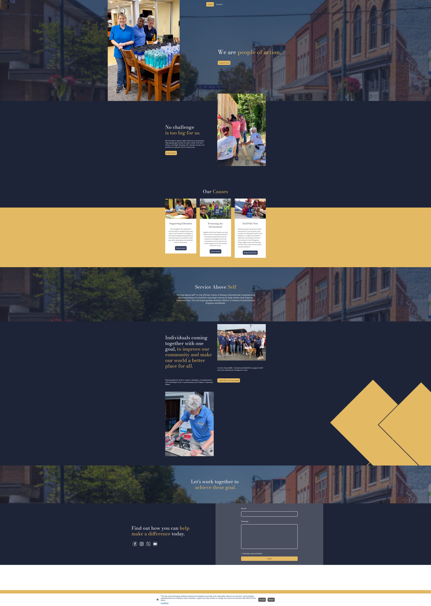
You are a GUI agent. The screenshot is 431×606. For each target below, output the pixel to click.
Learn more (171, 153)
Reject (271, 600)
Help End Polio (250, 252)
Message (244, 521)
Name (244, 508)
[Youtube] (155, 544)
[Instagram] (142, 544)
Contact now (224, 62)
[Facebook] (135, 544)
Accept (262, 600)
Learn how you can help (228, 380)
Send (269, 558)
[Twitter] (148, 544)
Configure (165, 603)
